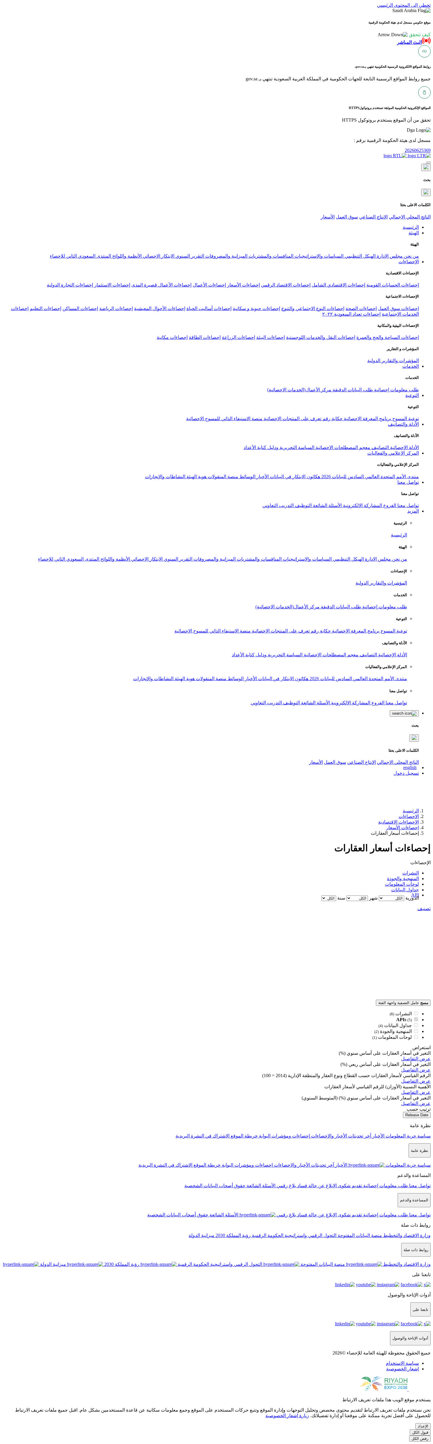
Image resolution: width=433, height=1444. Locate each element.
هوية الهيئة (195, 476)
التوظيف (303, 505)
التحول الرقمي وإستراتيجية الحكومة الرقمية (293, 1235)
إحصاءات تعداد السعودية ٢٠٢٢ (351, 314)
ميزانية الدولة (201, 1235)
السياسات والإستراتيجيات (318, 256)
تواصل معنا (407, 505)
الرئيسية (399, 534)
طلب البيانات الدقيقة (352, 389)
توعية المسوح (405, 418)
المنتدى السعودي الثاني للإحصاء (80, 256)
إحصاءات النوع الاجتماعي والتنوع (312, 308)
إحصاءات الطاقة (205, 337)
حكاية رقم (332, 418)
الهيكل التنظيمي (359, 256)
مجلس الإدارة (389, 256)
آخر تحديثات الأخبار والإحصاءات (340, 1135)
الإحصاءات (409, 816)
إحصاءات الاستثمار (112, 284)
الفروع (389, 505)
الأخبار (262, 476)
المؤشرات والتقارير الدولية (393, 360)
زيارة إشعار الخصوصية (287, 1415)
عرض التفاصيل (416, 1058)
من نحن (411, 256)
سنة (341, 897)
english (410, 767)
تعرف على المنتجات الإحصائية (291, 418)
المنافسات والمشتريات (270, 256)
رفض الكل (419, 1438)
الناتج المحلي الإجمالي (410, 216)
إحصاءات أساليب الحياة (209, 308)
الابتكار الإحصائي (158, 256)
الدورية (412, 897)
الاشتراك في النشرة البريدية (202, 1135)
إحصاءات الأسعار (243, 284)
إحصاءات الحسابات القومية (392, 284)
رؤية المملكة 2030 (232, 1235)
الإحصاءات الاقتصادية (398, 821)
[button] (404, 34)
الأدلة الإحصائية (404, 447)
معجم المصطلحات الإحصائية (342, 447)
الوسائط (246, 476)
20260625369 (418, 150)
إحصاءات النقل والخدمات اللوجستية (320, 337)
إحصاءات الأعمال (209, 284)
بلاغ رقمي (285, 1185)
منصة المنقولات (222, 476)
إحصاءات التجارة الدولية (70, 284)
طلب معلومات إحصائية (396, 389)
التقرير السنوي (189, 256)
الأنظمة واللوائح (126, 256)
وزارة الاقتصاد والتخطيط (406, 1235)
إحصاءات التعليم (45, 308)
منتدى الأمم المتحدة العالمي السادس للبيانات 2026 (369, 476)
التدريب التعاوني (278, 505)
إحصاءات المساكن (80, 308)
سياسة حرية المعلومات (407, 1135)
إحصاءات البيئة (270, 337)
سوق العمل (347, 216)
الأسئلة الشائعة (327, 505)
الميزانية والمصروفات (225, 256)
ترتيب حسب (418, 1109)
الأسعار (328, 216)
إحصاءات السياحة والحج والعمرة (387, 337)
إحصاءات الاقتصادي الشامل (338, 284)
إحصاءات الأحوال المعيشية (159, 308)
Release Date (416, 1115)
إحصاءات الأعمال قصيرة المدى (161, 284)
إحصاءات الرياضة (116, 308)
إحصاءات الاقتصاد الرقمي (285, 284)
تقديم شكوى (349, 1185)
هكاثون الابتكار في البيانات (294, 476)
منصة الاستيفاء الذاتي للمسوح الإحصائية (224, 418)
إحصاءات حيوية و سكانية (256, 308)
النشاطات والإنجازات (165, 476)
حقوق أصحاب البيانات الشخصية (214, 1185)
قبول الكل (420, 1432)
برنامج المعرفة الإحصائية (367, 418)
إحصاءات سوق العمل (398, 308)
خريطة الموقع (243, 1135)
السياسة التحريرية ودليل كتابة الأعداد (279, 447)
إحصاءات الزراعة (238, 337)
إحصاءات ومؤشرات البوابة (284, 1135)
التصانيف (379, 447)
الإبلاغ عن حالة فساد (316, 1185)
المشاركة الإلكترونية (362, 505)
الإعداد (423, 1426)
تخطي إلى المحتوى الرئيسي (404, 5)
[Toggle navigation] (428, 162)
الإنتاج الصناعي (373, 216)
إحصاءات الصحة (361, 308)
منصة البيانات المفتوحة (359, 1235)
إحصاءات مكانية (172, 337)
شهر (373, 897)
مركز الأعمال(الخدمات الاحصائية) (299, 389)
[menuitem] (402, 1363)
